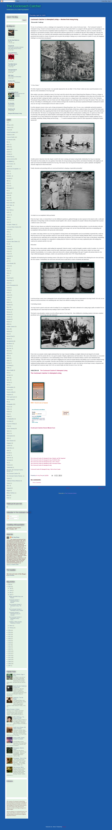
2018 (9, 642)
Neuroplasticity (10, 341)
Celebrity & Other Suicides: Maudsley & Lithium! (15, 622)
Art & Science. (10, 163)
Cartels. (8, 214)
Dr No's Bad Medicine (13, 40)
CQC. (8, 234)
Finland (8, 248)
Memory (8, 312)
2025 (9, 586)
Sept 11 (8, 433)
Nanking (8, 331)
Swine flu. (9, 457)
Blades (16, 30)
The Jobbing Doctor (13, 92)
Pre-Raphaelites (10, 418)
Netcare (8, 338)
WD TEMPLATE (11, 65)
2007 (9, 665)
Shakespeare (10, 435)
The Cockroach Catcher (23, 6)
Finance (8, 246)
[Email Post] (52, 475)
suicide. (8, 455)
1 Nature (9, 127)
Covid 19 (9, 229)
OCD (8, 372)
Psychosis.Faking (11, 423)
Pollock (8, 411)
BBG (8, 181)
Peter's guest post (11, 397)
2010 (9, 659)
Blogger (64, 826)
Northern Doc (11, 81)
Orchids (8, 382)
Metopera (9, 314)
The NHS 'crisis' (11, 71)
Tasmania (9, 460)
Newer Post (34, 488)
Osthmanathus (10, 387)
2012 (9, 655)
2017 (9, 645)
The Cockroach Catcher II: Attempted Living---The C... (15, 606)
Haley (8, 273)
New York (9, 346)
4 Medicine (9, 134)
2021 (9, 636)
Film (8, 244)
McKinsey (9, 309)
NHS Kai (9, 353)
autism (8, 166)
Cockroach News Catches (13, 227)
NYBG (8, 367)
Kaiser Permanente (11, 285)
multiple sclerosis (11, 326)
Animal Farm (10, 156)
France (8, 251)
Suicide (8, 452)
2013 (9, 653)
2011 (9, 657)
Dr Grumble (11, 103)
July (11, 588)
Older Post (101, 488)
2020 (9, 638)
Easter (8, 236)
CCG (8, 219)
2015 (9, 649)
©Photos (9, 125)
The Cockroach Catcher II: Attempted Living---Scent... (15, 618)
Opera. (8, 380)
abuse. (8, 144)
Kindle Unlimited (36, 417)
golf (7, 261)
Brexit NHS (9, 210)
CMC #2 (10, 41)
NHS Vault (10, 75)
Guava (8, 270)
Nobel (8, 360)
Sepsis (8, 431)
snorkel (8, 445)
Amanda (8, 154)
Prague (8, 416)
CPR (8, 231)
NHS (8, 350)
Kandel (8, 287)
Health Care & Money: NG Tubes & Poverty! (19, 728)
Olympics (9, 375)
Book (8, 197)
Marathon (9, 304)
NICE (8, 355)
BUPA (8, 212)
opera (8, 377)
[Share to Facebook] (60, 475)
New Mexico (9, 343)
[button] (68, 414)
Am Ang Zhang (15, 537)
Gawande (9, 256)
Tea (7, 462)
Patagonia (9, 394)
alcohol (8, 151)
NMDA (8, 358)
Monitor (8, 321)
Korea (8, 292)
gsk (7, 268)
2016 (9, 647)
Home (68, 488)
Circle (8, 222)
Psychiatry (9, 421)
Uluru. (8, 485)
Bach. (8, 173)
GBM (8, 258)
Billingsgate (9, 188)
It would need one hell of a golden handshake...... (19, 95)
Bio (7, 190)
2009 (9, 661)
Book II (8, 200)
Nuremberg (9, 365)
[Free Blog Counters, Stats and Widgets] (7, 507)
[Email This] (55, 475)
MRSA (8, 324)
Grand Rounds (10, 263)
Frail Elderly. (17, 82)
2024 (9, 630)
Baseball (9, 178)
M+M (8, 299)
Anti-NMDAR (10, 161)
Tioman (8, 478)
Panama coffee (10, 392)
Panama (8, 389)
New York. (9, 348)
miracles (9, 316)
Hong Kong (9, 278)
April (11, 594)
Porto (8, 414)
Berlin (8, 183)
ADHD (8, 146)
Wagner (8, 490)
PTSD (8, 426)
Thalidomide (9, 467)
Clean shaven (11, 104)
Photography (10, 404)
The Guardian (11, 575)
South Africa (9, 448)
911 (7, 142)
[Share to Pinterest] (61, 475)
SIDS (8, 438)
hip (7, 275)
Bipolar (8, 193)
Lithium (8, 295)
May (11, 592)
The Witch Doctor (12, 64)
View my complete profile (13, 564)
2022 (9, 634)
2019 (9, 640)
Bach (8, 171)
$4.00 (35, 422)
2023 (9, 632)
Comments (11, 518)
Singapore (9, 443)
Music (8, 329)
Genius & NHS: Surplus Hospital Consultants (19, 738)
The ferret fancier (12, 69)
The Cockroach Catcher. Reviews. (15, 476)
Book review (9, 202)
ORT (8, 385)
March (11, 625)
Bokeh (8, 195)
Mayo (8, 307)
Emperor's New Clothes (12, 241)
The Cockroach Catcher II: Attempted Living (53, 370)
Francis (8, 253)
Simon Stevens (10, 440)
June (11, 590)
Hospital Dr (11, 45)
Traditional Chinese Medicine (13, 480)
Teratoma (9, 465)
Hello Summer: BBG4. (18, 767)
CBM (8, 217)
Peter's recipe (10, 399)
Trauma (8, 483)
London (8, 297)
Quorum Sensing (11, 428)
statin (8, 450)
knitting (8, 290)
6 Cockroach (10, 139)
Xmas (8, 497)
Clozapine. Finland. (11, 224)
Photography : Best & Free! (19, 758)
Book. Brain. (9, 205)
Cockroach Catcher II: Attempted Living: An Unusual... (14, 614)
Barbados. (9, 176)
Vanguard (9, 488)
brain (8, 207)
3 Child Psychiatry (11, 132)
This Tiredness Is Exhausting (14, 76)
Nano (8, 333)
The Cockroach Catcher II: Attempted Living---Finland (16, 610)
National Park (10, 336)
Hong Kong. (9, 280)
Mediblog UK (11, 109)
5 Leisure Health (10, 137)
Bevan (8, 185)
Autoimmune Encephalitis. (13, 168)
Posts (10, 516)
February (12, 627)
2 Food (8, 129)
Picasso (8, 406)
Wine (8, 495)
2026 (9, 584)
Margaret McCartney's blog (15, 113)
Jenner (8, 283)
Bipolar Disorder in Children (13, 709)
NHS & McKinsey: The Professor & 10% (18, 717)
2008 (9, 663)
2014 (9, 651)
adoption (9, 149)
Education (9, 239)
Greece (8, 265)
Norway (8, 363)
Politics (8, 409)
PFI (7, 401)
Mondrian (9, 319)
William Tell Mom (11, 493)
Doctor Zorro (11, 29)
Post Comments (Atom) (70, 493)
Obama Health (10, 370)
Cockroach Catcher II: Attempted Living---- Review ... (14, 601)
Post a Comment (37, 482)
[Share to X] (58, 475)
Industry (16, 54)
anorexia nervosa (11, 159)
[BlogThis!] (56, 475)
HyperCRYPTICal (12, 53)
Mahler (8, 302)
